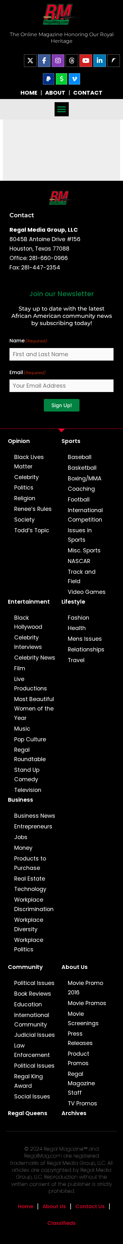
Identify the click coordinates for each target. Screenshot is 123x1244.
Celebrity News (34, 657)
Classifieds (61, 1223)
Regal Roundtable (30, 754)
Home (25, 1206)
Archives (74, 1113)
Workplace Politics (28, 944)
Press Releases (80, 1038)
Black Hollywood (28, 622)
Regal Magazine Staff (81, 1083)
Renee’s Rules (33, 509)
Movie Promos (87, 1003)
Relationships (86, 649)
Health (77, 628)
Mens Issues (85, 639)
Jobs (20, 837)
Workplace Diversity (28, 924)
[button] (62, 109)
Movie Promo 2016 (85, 987)
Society (24, 519)
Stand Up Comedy (26, 774)
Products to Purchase (30, 863)
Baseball (79, 457)
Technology (30, 889)
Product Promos (78, 1058)
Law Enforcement (32, 1050)
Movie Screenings (83, 1018)
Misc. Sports (84, 550)
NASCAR (79, 561)
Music (22, 729)
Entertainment (29, 601)
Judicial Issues (34, 1035)
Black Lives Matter (29, 461)
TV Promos (82, 1103)
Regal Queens (27, 1113)
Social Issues (32, 1096)
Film (19, 668)
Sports (71, 441)
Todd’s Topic (31, 530)
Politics (23, 487)
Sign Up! (61, 405)
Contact (21, 215)
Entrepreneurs (33, 826)
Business (20, 800)
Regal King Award (28, 1081)
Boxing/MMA (85, 478)
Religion (24, 498)
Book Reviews (32, 994)
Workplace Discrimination (34, 904)
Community (25, 967)
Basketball (82, 468)
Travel (76, 660)
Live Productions (30, 683)
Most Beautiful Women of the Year (34, 708)
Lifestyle (73, 601)
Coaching (81, 489)
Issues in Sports (80, 535)
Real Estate (29, 878)
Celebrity (26, 477)
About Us (75, 967)
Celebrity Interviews (28, 642)
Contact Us (90, 1206)
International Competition (85, 514)
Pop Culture (30, 739)
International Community (31, 1019)
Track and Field (82, 576)
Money (23, 848)
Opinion (19, 441)
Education (28, 1004)
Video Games (87, 592)
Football (79, 499)
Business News (34, 816)
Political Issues (34, 983)
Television (27, 790)
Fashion (78, 618)
